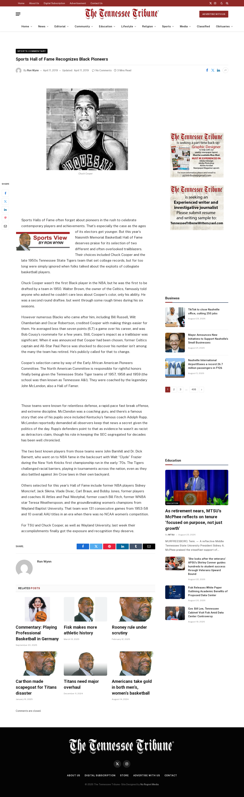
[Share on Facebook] (207, 70)
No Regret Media (149, 784)
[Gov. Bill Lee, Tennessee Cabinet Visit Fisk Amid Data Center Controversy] (175, 613)
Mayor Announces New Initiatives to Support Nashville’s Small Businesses (208, 338)
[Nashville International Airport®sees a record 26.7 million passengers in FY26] (175, 368)
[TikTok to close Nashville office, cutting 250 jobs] (175, 317)
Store (124, 775)
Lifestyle (127, 26)
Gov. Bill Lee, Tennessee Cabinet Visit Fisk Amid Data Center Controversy (206, 612)
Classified (203, 26)
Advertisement (78, 3)
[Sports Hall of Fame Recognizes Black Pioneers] (85, 124)
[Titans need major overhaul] (85, 663)
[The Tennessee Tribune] (121, 14)
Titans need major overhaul (81, 684)
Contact (171, 775)
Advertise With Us (213, 14)
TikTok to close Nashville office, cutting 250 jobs (204, 311)
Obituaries (223, 26)
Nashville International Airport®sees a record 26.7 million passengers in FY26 (205, 364)
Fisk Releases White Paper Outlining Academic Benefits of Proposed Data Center (208, 591)
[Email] (5, 226)
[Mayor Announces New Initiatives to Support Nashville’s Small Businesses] (175, 342)
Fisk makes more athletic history (80, 630)
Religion (147, 26)
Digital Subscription (54, 3)
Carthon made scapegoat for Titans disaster (36, 687)
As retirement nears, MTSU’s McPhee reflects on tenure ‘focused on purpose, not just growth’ (193, 519)
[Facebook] (5, 193)
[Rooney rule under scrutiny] (133, 609)
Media (184, 26)
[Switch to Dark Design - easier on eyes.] (222, 3)
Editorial (60, 26)
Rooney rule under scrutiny (129, 630)
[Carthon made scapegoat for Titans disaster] (37, 663)
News (41, 26)
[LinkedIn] (5, 209)
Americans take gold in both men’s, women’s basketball (132, 687)
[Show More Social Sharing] (225, 70)
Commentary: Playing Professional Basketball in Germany (37, 633)
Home (21, 3)
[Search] (226, 3)
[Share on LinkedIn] (218, 70)
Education (105, 26)
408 (193, 389)
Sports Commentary (32, 51)
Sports (166, 26)
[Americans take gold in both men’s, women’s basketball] (133, 663)
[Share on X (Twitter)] (212, 70)
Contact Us (97, 3)
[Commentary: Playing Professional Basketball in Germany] (37, 609)
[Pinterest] (5, 218)
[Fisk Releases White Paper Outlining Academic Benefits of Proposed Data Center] (175, 592)
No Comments (103, 70)
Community (82, 26)
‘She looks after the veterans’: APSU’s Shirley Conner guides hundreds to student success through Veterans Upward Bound (207, 566)
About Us (34, 3)
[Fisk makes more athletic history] (85, 609)
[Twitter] (5, 201)
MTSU (171, 534)
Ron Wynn (33, 70)
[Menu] (18, 14)
